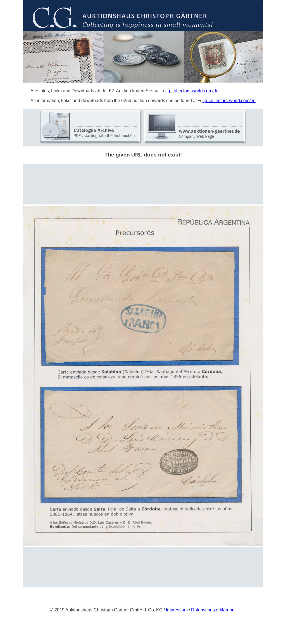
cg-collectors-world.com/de (191, 90)
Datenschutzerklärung (213, 610)
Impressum (177, 610)
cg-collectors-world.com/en (229, 100)
